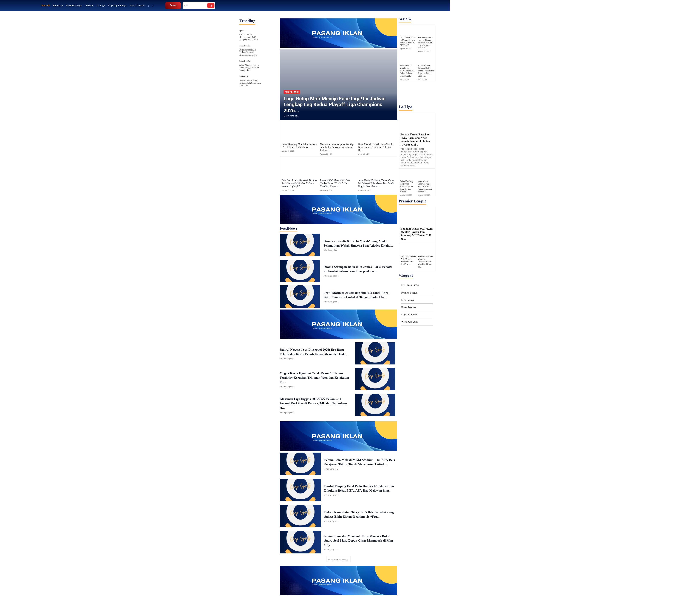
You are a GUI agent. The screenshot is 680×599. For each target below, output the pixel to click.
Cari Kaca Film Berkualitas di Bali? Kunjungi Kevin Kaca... (249, 37)
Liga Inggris (243, 76)
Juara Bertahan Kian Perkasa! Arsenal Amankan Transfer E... (249, 52)
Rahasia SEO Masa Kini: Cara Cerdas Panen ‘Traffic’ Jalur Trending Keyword (335, 183)
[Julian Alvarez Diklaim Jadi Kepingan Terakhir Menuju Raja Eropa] (269, 64)
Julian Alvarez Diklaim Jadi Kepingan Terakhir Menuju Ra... (249, 67)
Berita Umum (292, 92)
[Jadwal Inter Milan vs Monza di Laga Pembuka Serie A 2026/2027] (408, 30)
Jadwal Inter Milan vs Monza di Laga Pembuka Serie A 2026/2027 (407, 41)
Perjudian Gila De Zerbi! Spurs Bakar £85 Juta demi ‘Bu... (408, 260)
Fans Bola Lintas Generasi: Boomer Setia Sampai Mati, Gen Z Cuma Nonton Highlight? (299, 183)
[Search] (210, 5)
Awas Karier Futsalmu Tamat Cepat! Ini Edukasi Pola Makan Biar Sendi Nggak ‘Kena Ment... (376, 183)
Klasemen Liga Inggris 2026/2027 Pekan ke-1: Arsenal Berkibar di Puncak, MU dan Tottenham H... (313, 403)
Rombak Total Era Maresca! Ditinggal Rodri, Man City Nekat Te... (425, 261)
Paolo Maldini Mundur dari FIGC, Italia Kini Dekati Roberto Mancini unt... (407, 70)
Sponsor (242, 31)
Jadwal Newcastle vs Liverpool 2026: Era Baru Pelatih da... (250, 83)
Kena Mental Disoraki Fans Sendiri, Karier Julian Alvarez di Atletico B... (376, 147)
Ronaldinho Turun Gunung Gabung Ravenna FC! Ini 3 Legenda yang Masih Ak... (425, 42)
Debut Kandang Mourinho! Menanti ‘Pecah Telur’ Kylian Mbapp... (300, 146)
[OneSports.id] (21, 5)
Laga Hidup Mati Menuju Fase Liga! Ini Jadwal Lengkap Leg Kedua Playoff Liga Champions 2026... (335, 104)
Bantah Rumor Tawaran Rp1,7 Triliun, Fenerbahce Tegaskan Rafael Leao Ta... (426, 70)
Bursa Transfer (244, 46)
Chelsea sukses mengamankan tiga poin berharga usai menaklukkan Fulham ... (337, 147)
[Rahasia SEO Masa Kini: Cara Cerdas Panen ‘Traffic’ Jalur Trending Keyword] (338, 167)
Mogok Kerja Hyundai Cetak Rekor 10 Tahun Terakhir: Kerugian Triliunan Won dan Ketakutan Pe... (314, 377)
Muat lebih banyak (337, 559)
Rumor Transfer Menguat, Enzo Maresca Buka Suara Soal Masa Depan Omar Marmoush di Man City (358, 540)
